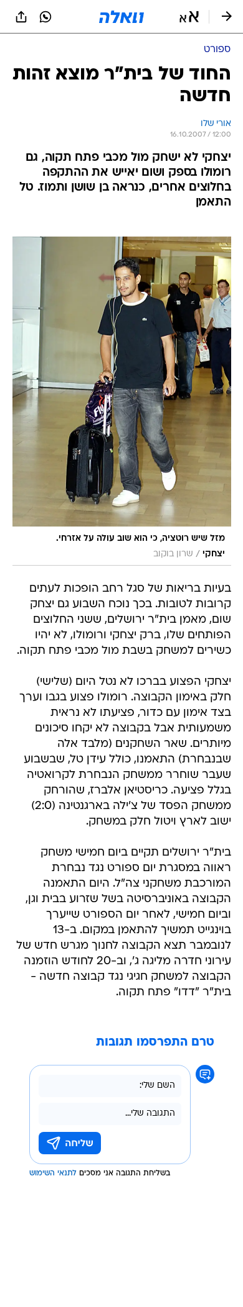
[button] (189, 16)
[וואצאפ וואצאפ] (45, 17)
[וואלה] (121, 17)
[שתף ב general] (21, 17)
